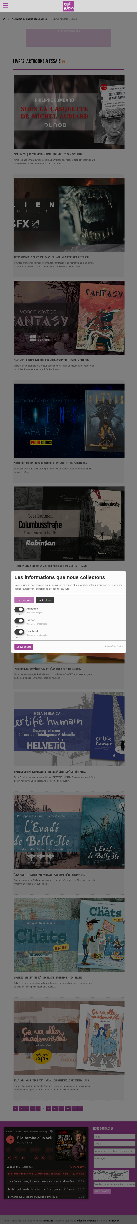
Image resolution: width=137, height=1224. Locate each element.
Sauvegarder (23, 646)
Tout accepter (24, 600)
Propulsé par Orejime (114, 646)
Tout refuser (45, 600)
